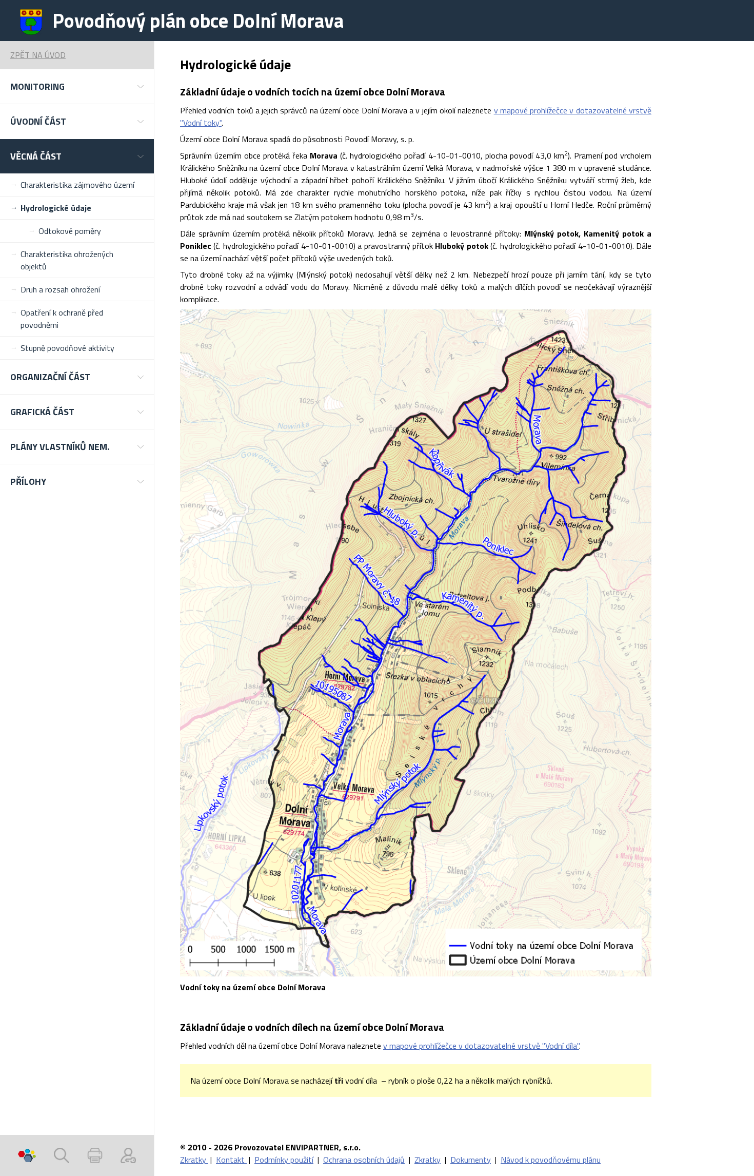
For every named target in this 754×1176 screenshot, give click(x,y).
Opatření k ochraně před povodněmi (62, 318)
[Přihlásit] (128, 1155)
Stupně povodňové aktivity (67, 348)
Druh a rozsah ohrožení (60, 289)
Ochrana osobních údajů (364, 1159)
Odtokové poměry (69, 231)
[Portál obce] (27, 1155)
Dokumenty (470, 1159)
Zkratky (194, 1159)
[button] (77, 86)
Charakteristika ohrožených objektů (67, 260)
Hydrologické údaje (56, 208)
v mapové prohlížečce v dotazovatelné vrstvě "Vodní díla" (481, 1046)
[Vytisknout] (95, 1155)
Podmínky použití (283, 1159)
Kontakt (231, 1159)
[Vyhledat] (61, 1155)
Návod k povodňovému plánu (551, 1159)
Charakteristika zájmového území (77, 185)
